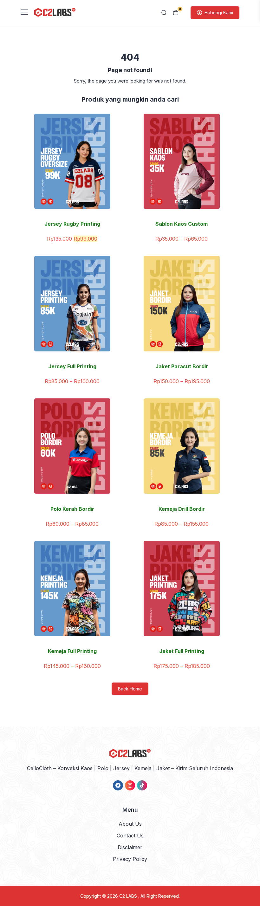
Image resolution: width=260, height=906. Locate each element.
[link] (118, 785)
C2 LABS (128, 896)
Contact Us (130, 835)
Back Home (130, 688)
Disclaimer (130, 847)
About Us (130, 824)
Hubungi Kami (219, 12)
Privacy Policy (130, 859)
